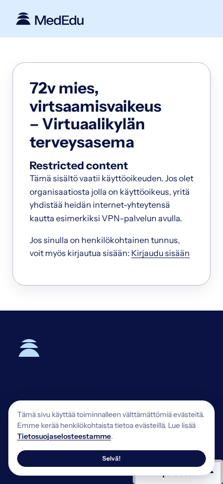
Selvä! (111, 458)
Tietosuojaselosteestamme (64, 436)
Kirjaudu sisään (160, 253)
